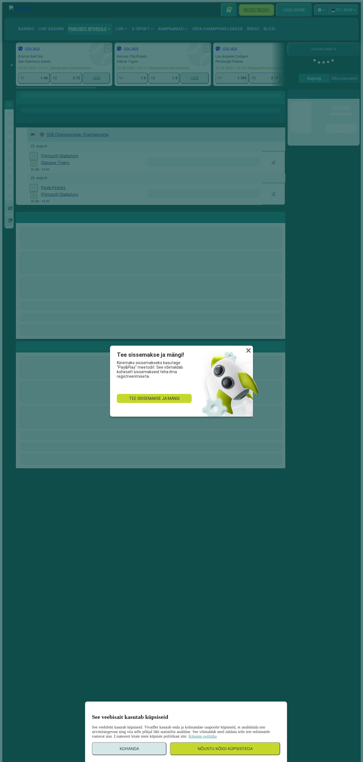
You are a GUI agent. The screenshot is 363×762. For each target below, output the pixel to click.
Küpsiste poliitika (203, 736)
